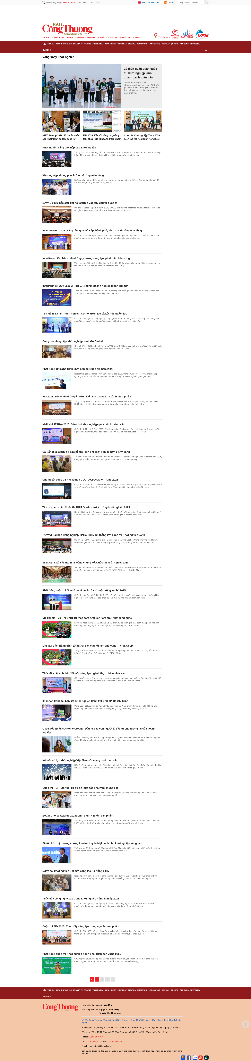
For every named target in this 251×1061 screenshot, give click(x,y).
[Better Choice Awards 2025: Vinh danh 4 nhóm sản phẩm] (56, 827)
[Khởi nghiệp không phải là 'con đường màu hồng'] (56, 187)
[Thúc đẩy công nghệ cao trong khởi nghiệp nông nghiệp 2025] (56, 910)
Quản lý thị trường (82, 44)
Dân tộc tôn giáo (109, 37)
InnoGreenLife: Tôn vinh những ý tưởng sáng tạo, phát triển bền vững (86, 258)
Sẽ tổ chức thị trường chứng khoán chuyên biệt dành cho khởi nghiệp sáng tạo (91, 843)
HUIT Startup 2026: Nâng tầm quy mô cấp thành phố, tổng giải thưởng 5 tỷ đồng (92, 230)
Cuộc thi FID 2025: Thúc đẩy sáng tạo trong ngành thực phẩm (80, 926)
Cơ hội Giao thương (129, 37)
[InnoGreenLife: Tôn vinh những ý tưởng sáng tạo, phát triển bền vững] (56, 270)
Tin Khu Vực (164, 37)
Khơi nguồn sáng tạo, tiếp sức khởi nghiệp (69, 147)
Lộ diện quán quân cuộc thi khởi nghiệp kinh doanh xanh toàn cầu (140, 73)
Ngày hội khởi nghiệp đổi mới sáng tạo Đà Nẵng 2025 (75, 871)
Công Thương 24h (64, 44)
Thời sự (50, 44)
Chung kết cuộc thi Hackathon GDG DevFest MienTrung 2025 (80, 479)
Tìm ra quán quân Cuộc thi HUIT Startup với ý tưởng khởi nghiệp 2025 (86, 507)
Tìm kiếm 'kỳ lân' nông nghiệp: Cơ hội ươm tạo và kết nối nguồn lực (84, 313)
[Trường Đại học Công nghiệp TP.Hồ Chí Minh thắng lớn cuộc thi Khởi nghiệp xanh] (56, 546)
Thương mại (98, 44)
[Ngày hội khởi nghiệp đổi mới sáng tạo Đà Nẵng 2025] (56, 882)
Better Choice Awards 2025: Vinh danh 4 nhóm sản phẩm (77, 815)
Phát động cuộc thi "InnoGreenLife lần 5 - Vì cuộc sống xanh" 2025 (84, 590)
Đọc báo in (71, 37)
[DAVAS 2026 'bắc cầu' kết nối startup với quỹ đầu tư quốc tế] (56, 214)
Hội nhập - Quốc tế (170, 44)
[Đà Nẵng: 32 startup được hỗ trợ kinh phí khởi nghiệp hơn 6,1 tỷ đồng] (56, 463)
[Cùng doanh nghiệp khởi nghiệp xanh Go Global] (56, 353)
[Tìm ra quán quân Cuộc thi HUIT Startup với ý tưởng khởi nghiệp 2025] (56, 519)
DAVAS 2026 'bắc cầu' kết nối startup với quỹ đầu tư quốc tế (79, 202)
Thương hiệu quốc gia (53, 37)
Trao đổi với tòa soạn (140, 1020)
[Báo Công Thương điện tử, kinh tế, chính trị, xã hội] (67, 28)
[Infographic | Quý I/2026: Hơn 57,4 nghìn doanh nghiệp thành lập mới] (56, 297)
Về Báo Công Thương (92, 1020)
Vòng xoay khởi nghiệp (58, 57)
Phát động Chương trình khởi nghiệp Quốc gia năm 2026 (77, 369)
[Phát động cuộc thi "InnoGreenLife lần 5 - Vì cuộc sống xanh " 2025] (56, 602)
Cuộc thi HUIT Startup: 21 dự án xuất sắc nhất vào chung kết (80, 787)
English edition (150, 2)
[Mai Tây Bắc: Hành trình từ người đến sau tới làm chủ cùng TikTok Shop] (56, 657)
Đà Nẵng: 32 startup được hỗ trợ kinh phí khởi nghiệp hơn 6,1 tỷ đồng (86, 451)
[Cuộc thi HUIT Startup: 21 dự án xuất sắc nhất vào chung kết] (56, 799)
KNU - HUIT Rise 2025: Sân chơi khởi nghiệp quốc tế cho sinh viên (83, 424)
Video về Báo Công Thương (116, 1020)
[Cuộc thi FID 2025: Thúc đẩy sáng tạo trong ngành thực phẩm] (56, 938)
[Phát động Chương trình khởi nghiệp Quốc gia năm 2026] (56, 380)
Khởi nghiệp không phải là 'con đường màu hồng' (73, 175)
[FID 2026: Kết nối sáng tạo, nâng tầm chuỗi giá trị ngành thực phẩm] (102, 121)
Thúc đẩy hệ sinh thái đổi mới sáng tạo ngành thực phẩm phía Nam (84, 673)
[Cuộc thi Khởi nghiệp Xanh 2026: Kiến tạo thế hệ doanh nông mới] (143, 121)
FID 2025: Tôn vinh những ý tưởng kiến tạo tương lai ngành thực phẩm (86, 396)
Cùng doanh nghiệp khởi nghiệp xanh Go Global (72, 341)
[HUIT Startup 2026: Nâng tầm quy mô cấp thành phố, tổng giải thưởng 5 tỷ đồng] (56, 242)
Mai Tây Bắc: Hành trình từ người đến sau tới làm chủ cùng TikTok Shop (87, 645)
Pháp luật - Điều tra (127, 44)
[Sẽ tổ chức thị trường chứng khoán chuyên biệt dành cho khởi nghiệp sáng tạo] (56, 855)
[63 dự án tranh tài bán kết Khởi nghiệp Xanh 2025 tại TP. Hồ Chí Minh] (56, 713)
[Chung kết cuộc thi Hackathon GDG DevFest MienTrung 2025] (56, 491)
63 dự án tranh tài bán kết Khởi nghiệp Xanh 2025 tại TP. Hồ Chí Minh (85, 701)
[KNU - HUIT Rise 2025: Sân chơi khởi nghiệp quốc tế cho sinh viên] (56, 436)
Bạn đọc (47, 50)
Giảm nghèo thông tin (88, 37)
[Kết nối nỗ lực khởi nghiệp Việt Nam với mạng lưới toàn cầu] (56, 772)
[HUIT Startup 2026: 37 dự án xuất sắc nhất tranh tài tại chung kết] (61, 121)
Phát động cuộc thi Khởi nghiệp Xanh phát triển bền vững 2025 (81, 953)
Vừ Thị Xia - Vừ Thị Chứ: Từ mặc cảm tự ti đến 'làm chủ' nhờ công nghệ (87, 617)
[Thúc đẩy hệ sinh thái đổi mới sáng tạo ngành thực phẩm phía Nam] (56, 685)
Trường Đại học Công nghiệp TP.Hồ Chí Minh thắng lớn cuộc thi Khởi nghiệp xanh (93, 535)
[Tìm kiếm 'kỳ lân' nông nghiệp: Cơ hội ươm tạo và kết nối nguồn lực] (56, 325)
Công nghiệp (110, 44)
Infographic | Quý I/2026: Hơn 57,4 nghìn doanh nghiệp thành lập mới (85, 285)
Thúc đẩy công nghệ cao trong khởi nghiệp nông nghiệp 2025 (80, 898)
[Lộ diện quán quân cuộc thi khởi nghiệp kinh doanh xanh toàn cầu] (81, 86)
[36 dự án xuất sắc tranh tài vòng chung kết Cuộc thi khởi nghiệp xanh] (56, 574)
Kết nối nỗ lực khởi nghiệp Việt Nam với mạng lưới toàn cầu (80, 760)
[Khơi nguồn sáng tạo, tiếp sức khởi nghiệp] (56, 159)
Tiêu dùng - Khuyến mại (190, 44)
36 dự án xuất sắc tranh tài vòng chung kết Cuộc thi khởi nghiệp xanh (85, 562)
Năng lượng (154, 44)
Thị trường (142, 44)
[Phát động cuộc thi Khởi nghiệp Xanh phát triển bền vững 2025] (56, 965)
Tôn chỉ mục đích (160, 1020)
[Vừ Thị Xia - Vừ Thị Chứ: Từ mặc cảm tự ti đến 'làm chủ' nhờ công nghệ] (56, 629)
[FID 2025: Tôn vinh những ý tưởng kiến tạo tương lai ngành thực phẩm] (56, 408)
